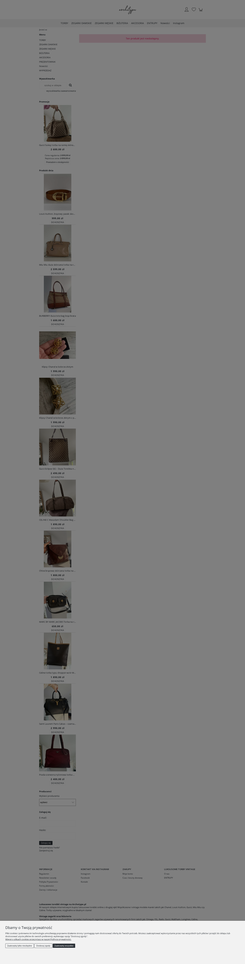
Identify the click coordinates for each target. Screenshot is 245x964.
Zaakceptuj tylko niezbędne (19, 946)
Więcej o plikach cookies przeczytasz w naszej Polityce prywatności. (38, 939)
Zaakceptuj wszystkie (64, 946)
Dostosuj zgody (43, 946)
